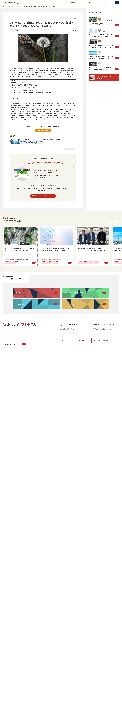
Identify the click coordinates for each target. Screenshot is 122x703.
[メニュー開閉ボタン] (117, 2)
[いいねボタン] (15, 30)
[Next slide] (117, 222)
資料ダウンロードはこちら (39, 196)
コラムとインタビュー (11, 6)
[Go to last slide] (109, 222)
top (4, 6)
